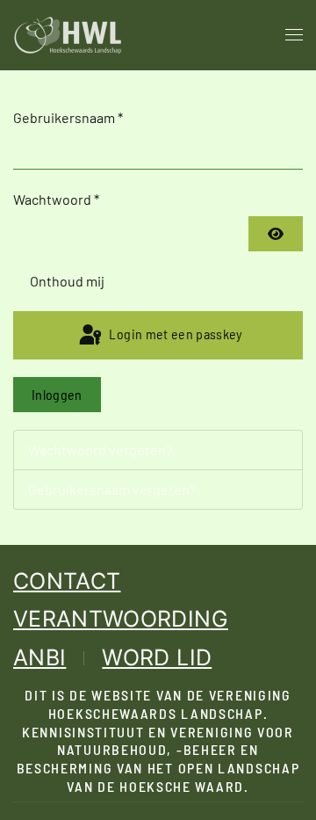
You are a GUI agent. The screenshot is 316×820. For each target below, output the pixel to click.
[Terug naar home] (68, 35)
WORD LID (157, 657)
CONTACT (66, 581)
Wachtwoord (56, 199)
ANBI (39, 657)
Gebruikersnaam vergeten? (112, 489)
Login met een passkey (174, 333)
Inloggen (57, 394)
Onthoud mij (67, 280)
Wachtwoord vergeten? (100, 449)
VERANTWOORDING (120, 619)
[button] (294, 35)
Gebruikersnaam (68, 117)
